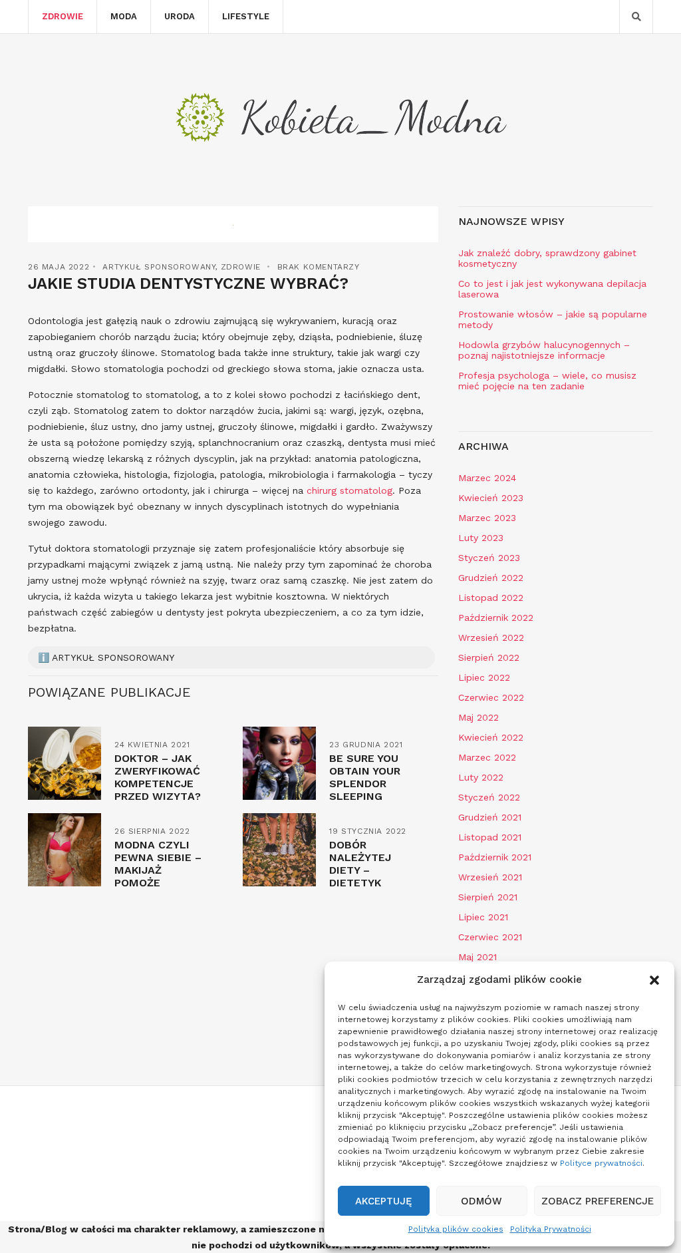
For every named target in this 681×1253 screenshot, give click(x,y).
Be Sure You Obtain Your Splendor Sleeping (364, 777)
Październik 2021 (494, 857)
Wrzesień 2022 (491, 637)
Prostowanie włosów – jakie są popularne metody (552, 319)
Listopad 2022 (490, 597)
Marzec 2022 (487, 757)
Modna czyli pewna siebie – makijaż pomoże (158, 863)
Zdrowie (62, 16)
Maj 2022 (478, 717)
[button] (654, 980)
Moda (123, 16)
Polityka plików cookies (455, 1229)
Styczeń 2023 (489, 557)
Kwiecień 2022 (490, 737)
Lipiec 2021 (483, 917)
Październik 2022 (495, 617)
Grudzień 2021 (489, 817)
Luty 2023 (480, 537)
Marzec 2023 (487, 517)
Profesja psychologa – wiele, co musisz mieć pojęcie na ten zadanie (547, 380)
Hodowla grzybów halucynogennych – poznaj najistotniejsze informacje (544, 350)
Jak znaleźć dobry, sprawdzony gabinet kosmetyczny (547, 258)
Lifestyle (245, 16)
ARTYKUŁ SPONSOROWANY (158, 266)
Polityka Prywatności (550, 1229)
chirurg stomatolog (349, 490)
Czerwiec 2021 (490, 937)
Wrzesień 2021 (490, 877)
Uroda (179, 16)
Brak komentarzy (318, 266)
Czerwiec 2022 (491, 697)
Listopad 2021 (489, 837)
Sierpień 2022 (488, 657)
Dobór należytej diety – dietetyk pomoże (360, 870)
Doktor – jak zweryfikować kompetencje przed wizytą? (157, 777)
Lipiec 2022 (484, 677)
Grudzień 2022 (490, 577)
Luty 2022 (480, 777)
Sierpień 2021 (487, 897)
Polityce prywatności (601, 1163)
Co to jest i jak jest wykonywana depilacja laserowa (552, 288)
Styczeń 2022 (489, 797)
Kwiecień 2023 (490, 497)
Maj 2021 (477, 957)
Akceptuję (383, 1201)
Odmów (481, 1201)
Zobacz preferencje (597, 1201)
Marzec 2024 (487, 477)
